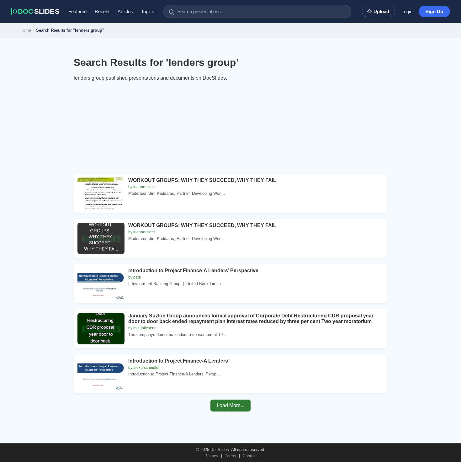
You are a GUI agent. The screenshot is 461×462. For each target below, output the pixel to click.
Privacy (211, 456)
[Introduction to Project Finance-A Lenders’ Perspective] (101, 283)
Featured (77, 11)
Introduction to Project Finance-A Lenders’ (178, 361)
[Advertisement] (230, 130)
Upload (381, 11)
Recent (102, 11)
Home (25, 30)
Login (406, 11)
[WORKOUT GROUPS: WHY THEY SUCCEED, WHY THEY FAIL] (101, 193)
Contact (250, 456)
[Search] (171, 11)
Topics (147, 11)
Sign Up (434, 11)
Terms (230, 456)
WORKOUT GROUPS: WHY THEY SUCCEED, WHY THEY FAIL (202, 180)
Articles (125, 11)
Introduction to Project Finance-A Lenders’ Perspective (193, 270)
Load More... (230, 405)
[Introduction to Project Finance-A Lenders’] (101, 374)
